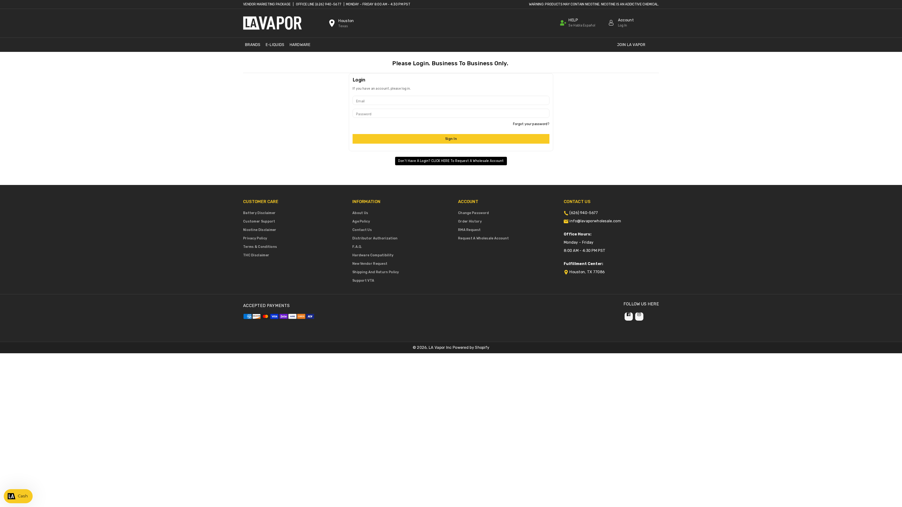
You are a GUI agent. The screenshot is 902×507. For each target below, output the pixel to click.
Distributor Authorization (375, 238)
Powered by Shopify (471, 347)
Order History (470, 221)
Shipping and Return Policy (375, 272)
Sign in (451, 139)
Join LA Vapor (631, 44)
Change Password (473, 213)
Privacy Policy (255, 238)
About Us (360, 213)
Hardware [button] (300, 44)
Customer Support (259, 221)
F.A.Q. (357, 247)
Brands (252, 44)
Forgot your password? (531, 124)
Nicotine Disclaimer (259, 230)
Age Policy (361, 221)
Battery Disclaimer (259, 213)
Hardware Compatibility (373, 255)
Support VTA (363, 281)
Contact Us (362, 230)
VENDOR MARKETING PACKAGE (267, 4)
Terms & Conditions (260, 247)
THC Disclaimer (256, 255)
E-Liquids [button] (275, 44)
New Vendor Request (369, 264)
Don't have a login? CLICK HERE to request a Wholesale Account (451, 161)
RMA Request (469, 230)
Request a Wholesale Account (483, 238)
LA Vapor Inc (440, 347)
